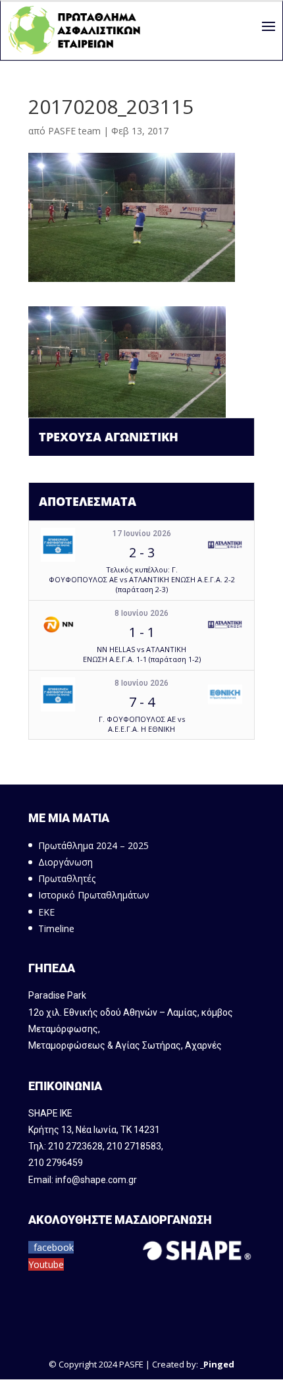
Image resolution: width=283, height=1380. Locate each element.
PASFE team (74, 130)
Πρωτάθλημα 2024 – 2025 (93, 845)
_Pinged (217, 1364)
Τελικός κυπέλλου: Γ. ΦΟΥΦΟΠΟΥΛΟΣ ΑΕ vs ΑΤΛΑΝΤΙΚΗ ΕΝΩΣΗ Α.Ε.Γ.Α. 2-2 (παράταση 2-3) (142, 580)
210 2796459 (55, 1162)
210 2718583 (134, 1146)
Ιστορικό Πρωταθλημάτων (93, 895)
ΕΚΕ (46, 912)
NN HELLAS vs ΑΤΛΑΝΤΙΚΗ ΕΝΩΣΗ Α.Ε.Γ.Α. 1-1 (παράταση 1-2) (142, 654)
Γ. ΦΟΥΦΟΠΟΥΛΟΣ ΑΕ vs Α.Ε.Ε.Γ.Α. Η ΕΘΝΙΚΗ (142, 724)
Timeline (56, 928)
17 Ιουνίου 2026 (142, 533)
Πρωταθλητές (66, 878)
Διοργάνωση (65, 862)
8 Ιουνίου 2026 (141, 613)
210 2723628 (75, 1146)
